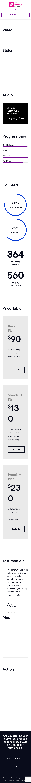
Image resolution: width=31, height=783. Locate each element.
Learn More (11, 715)
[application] (15, 118)
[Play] (9, 119)
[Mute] (20, 119)
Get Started (16, 370)
